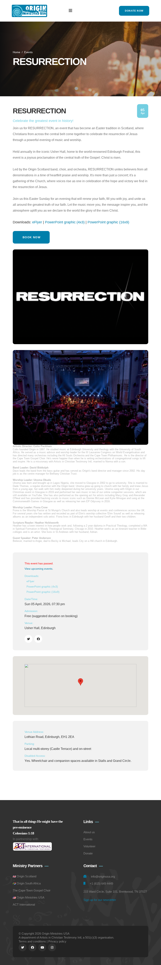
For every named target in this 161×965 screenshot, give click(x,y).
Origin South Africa (29, 883)
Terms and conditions (32, 941)
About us (89, 832)
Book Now (31, 237)
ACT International (24, 904)
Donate (88, 853)
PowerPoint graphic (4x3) (65, 222)
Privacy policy (57, 941)
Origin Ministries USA (30, 897)
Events (28, 52)
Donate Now (134, 10)
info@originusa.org (103, 876)
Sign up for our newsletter (99, 899)
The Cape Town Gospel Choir (31, 890)
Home (16, 52)
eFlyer (37, 222)
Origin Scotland (26, 876)
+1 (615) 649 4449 (101, 883)
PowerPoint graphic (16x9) (108, 222)
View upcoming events (38, 568)
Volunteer (89, 846)
